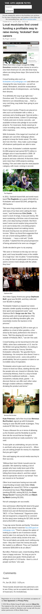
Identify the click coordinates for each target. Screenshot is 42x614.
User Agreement (9, 601)
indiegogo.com (21, 82)
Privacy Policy (23, 601)
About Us (35, 604)
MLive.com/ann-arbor (29, 19)
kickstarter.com (9, 82)
